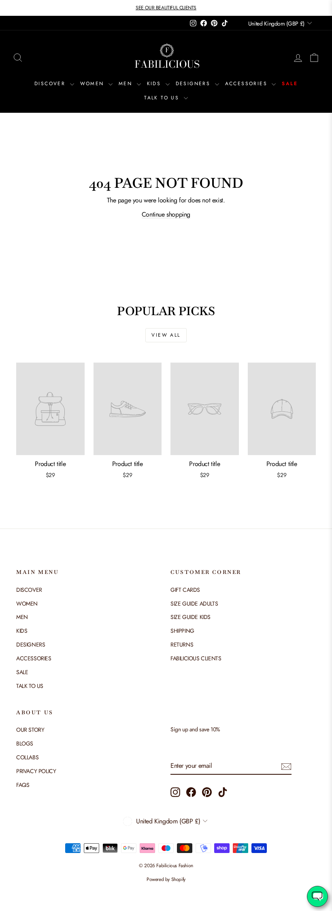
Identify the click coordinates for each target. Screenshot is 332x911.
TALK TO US (162, 97)
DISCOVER (51, 83)
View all (165, 335)
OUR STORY (30, 730)
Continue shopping (166, 214)
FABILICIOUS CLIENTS (195, 658)
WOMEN (93, 83)
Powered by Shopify (166, 879)
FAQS (22, 785)
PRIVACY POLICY (36, 771)
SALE (290, 83)
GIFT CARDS (185, 590)
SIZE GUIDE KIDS (190, 617)
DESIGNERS (194, 83)
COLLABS (27, 757)
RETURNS (181, 644)
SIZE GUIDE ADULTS (194, 603)
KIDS (155, 83)
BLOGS (24, 743)
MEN (127, 83)
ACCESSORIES (247, 83)
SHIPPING (182, 631)
